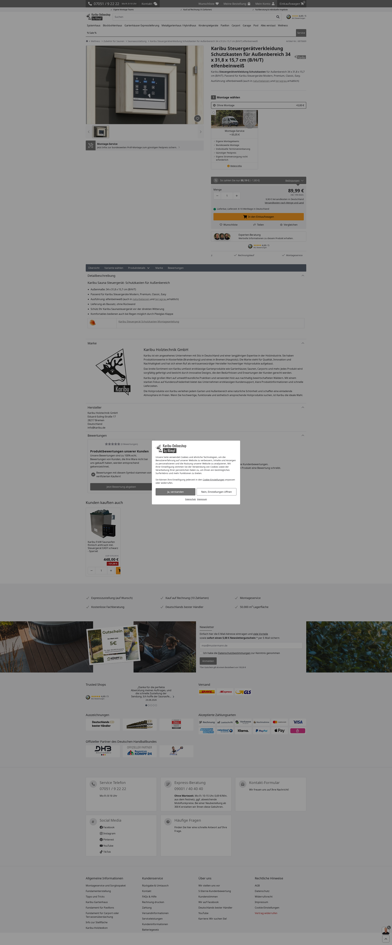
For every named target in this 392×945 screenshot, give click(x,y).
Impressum (202, 499)
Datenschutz (190, 499)
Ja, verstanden (175, 491)
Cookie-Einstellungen (213, 479)
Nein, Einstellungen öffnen (216, 491)
